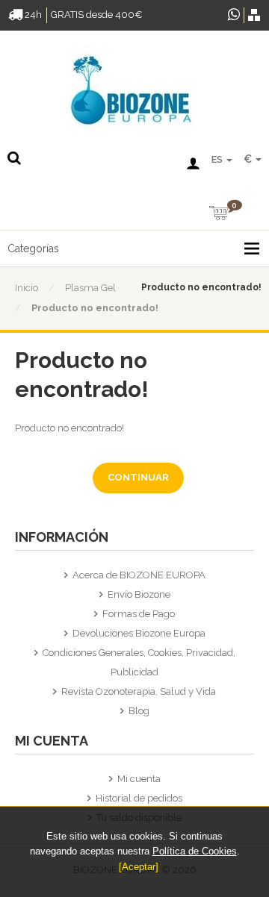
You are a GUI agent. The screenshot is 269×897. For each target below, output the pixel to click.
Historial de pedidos (139, 798)
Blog (139, 710)
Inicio (26, 287)
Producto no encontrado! (94, 307)
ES (218, 159)
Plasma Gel (90, 287)
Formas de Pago (138, 613)
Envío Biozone (139, 594)
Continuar (138, 477)
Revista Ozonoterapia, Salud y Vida (138, 691)
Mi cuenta (139, 778)
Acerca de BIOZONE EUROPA (138, 575)
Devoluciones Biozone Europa (138, 633)
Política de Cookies (194, 851)
